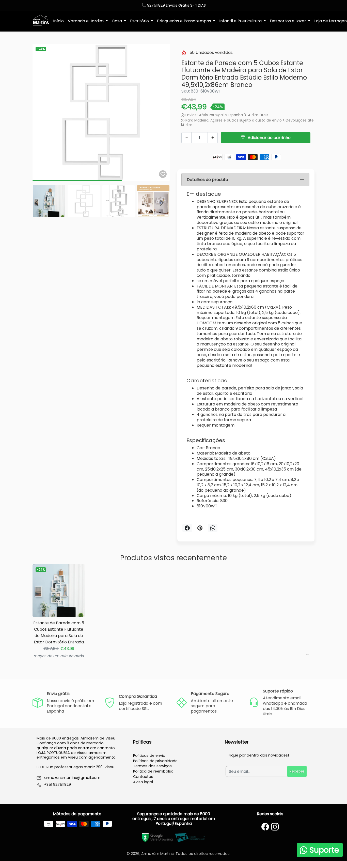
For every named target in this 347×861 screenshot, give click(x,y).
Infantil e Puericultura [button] (241, 21)
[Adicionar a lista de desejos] (163, 174)
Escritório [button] (140, 21)
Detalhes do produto (207, 180)
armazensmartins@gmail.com (72, 777)
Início (58, 21)
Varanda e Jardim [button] (86, 21)
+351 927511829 (57, 784)
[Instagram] (275, 827)
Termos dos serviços (152, 765)
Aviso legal (143, 781)
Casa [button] (117, 21)
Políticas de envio (149, 755)
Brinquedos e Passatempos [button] (184, 21)
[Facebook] (265, 827)
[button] (38, 201)
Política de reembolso (153, 771)
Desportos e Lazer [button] (288, 21)
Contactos (143, 776)
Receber (297, 771)
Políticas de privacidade (155, 760)
